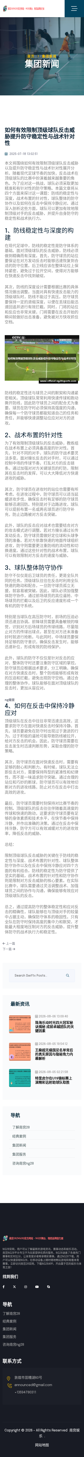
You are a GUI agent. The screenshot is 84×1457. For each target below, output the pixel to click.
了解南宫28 (21, 1127)
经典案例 (19, 1136)
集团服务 (19, 1154)
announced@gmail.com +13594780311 (33, 1388)
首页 (31, 56)
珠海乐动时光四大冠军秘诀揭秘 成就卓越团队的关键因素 (54, 1027)
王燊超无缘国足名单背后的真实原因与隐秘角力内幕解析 (54, 1054)
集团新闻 (19, 1145)
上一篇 (10, 943)
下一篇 (7, 949)
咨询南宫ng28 (23, 1163)
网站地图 (42, 1445)
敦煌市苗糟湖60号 (28, 1378)
